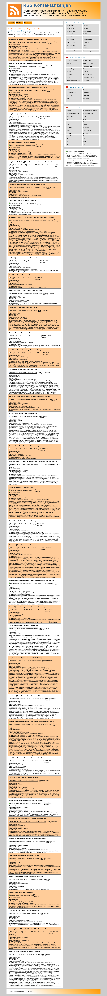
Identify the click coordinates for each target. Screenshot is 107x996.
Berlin (68, 66)
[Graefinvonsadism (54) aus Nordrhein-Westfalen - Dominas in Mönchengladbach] (32, 464)
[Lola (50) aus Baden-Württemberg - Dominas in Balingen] (25, 353)
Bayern (69, 63)
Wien (68, 101)
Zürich (84, 144)
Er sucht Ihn (70, 36)
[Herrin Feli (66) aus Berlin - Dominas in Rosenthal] (23, 628)
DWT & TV (86, 42)
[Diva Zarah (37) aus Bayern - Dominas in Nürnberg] (24, 913)
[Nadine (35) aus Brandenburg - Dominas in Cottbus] (24, 261)
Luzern (85, 124)
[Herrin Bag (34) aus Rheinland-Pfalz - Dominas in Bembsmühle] (27, 821)
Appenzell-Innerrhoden (73, 113)
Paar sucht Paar (71, 42)
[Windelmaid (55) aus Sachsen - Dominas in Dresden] (24, 548)
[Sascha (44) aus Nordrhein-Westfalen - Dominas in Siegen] (26, 803)
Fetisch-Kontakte (87, 39)
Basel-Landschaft (88, 113)
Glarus (68, 122)
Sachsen (85, 71)
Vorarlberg (86, 98)
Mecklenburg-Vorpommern (74, 80)
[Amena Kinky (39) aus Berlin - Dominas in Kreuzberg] (24, 954)
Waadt (68, 141)
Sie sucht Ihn (70, 25)
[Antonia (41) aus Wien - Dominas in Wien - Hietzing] (24, 449)
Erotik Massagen (87, 51)
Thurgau (85, 136)
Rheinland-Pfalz (87, 66)
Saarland (85, 69)
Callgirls (85, 25)
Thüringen (86, 80)
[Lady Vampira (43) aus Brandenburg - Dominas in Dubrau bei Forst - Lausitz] (31, 724)
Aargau (69, 110)
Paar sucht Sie (71, 45)
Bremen (69, 71)
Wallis (84, 141)
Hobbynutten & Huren (73, 51)
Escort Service (87, 31)
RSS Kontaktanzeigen (18, 991)
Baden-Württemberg (72, 60)
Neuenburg (70, 127)
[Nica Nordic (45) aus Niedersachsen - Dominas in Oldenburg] (26, 699)
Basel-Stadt (70, 116)
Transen (85, 45)
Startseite (11, 22)
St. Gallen (69, 136)
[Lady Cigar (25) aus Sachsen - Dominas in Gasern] (23, 780)
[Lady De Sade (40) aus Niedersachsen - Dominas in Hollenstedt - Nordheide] (31, 220)
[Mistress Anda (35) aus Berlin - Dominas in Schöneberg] (25, 66)
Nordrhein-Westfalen (88, 63)
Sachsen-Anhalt (87, 74)
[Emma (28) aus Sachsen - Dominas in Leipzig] (22, 524)
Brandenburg (70, 69)
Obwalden (69, 130)
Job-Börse (86, 48)
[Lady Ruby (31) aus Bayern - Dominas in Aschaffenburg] (25, 661)
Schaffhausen (87, 130)
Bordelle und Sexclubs (89, 34)
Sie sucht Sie (70, 28)
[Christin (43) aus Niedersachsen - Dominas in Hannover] (25, 336)
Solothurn (85, 133)
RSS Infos (19, 22)
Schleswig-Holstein (88, 77)
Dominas (85, 36)
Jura (68, 124)
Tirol (68, 98)
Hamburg (69, 74)
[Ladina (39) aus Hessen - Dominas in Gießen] (22, 145)
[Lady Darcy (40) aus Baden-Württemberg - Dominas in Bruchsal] (27, 42)
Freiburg (69, 119)
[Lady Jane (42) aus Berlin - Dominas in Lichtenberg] (24, 117)
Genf (84, 119)
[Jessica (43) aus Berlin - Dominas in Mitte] (21, 895)
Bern (84, 116)
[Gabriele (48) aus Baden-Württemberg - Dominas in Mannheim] (27, 841)
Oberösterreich (87, 92)
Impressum (27, 22)
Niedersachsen (87, 60)
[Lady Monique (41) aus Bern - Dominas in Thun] (23, 373)
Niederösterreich (71, 92)
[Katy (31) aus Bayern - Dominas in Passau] (21, 278)
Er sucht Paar (70, 39)
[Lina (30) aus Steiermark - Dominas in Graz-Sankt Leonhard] (26, 761)
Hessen (69, 77)
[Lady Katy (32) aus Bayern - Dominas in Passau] (23, 310)
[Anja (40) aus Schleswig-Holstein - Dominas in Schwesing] (26, 879)
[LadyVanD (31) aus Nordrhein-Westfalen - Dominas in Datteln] (27, 187)
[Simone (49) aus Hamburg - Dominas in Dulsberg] (23, 416)
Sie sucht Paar (71, 31)
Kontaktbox (30, 991)
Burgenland (70, 89)
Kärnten (85, 89)
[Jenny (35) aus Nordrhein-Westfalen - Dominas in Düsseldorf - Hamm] (29, 399)
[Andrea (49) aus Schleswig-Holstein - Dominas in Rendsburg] (26, 610)
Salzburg (69, 95)
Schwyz (69, 133)
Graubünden (86, 122)
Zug (68, 144)
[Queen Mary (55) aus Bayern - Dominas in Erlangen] (24, 858)
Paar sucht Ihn (71, 48)
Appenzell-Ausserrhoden (90, 110)
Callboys (85, 28)
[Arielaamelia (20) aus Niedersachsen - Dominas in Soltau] (25, 293)
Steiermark (86, 95)
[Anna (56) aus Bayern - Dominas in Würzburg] (22, 203)
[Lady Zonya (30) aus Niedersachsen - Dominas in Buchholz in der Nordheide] (31, 583)
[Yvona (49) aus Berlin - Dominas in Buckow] (22, 490)
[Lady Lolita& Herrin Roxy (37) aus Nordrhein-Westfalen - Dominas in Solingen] (31, 165)
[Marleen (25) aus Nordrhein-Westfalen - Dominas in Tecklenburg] (27, 90)
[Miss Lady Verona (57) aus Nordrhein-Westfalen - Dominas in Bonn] (28, 932)
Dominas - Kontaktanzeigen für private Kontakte (24, 29)
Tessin (68, 138)
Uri (84, 138)
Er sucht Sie (70, 34)
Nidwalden (86, 127)
